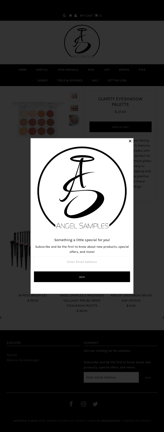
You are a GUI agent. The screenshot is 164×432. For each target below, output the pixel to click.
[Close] (130, 141)
